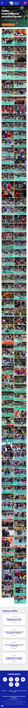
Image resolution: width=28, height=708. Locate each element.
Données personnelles (20, 690)
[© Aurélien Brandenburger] (20, 329)
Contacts (14, 691)
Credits (10, 690)
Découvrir (14, 622)
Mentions (4, 690)
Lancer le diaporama (8, 24)
